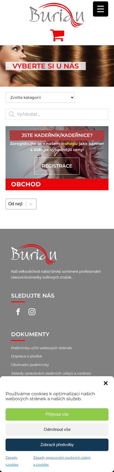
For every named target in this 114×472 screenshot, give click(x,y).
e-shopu (69, 143)
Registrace (57, 166)
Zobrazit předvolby (57, 444)
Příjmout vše (57, 414)
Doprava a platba (26, 356)
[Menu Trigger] (100, 9)
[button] (105, 383)
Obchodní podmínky (30, 364)
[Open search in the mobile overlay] (57, 114)
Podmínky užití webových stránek (41, 348)
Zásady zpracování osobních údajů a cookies (51, 373)
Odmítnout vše (57, 429)
